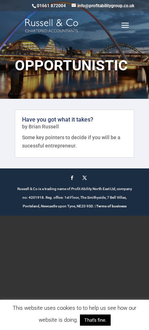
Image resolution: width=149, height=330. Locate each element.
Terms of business (111, 206)
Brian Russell (44, 126)
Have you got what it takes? (57, 119)
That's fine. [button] (95, 320)
